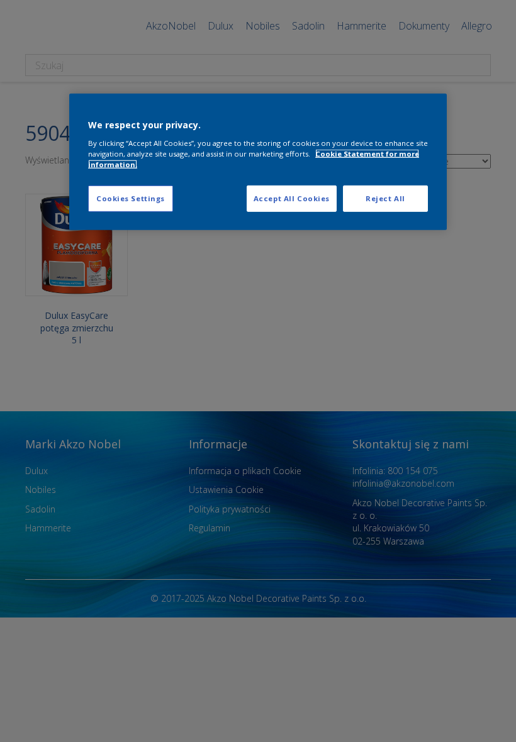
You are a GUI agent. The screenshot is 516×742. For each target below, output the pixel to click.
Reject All (385, 198)
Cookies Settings (130, 198)
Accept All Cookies (292, 198)
